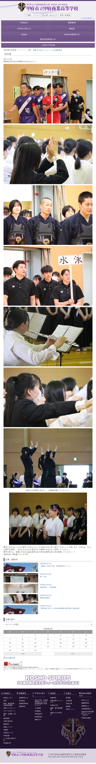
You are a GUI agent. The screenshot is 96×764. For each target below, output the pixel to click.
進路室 (72, 29)
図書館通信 (85, 703)
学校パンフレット (10, 708)
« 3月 (23, 654)
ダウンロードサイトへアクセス (33, 669)
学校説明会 (38, 717)
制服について (8, 727)
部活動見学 (38, 714)
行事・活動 (32, 50)
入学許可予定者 (48, 45)
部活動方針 (7, 743)
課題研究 (22, 706)
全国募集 (38, 711)
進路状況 (53, 698)
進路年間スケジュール (56, 701)
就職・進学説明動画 (56, 709)
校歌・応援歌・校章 (10, 714)
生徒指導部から (86, 709)
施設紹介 (7, 724)
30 (35, 650)
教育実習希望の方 (48, 39)
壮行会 (39, 50)
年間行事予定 (8, 721)
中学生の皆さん (24, 29)
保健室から (85, 706)
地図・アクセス (34, 15)
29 (23, 650)
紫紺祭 (68, 706)
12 (73, 639)
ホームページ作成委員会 (52, 50)
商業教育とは (23, 698)
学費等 (6, 730)
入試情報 (38, 708)
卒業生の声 (54, 705)
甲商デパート (70, 709)
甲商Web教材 (86, 718)
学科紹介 (22, 700)
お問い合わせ (49, 15)
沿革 (5, 700)
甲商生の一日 (8, 733)
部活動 (68, 698)
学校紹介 (24, 23)
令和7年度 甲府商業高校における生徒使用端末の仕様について (41, 702)
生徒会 (24, 34)
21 (10, 646)
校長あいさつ (8, 698)
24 (48, 646)
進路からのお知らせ (56, 713)
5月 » (73, 654)
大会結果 (69, 700)
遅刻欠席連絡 (64, 15)
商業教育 (72, 23)
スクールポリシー (10, 711)
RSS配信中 (11, 658)
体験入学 (38, 719)
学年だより (85, 700)
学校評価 (7, 735)
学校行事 (69, 703)
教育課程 (7, 718)
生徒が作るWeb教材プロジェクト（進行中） (87, 713)
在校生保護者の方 (72, 34)
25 (61, 646)
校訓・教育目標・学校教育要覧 (10, 704)
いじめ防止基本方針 (10, 739)
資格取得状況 (23, 703)
